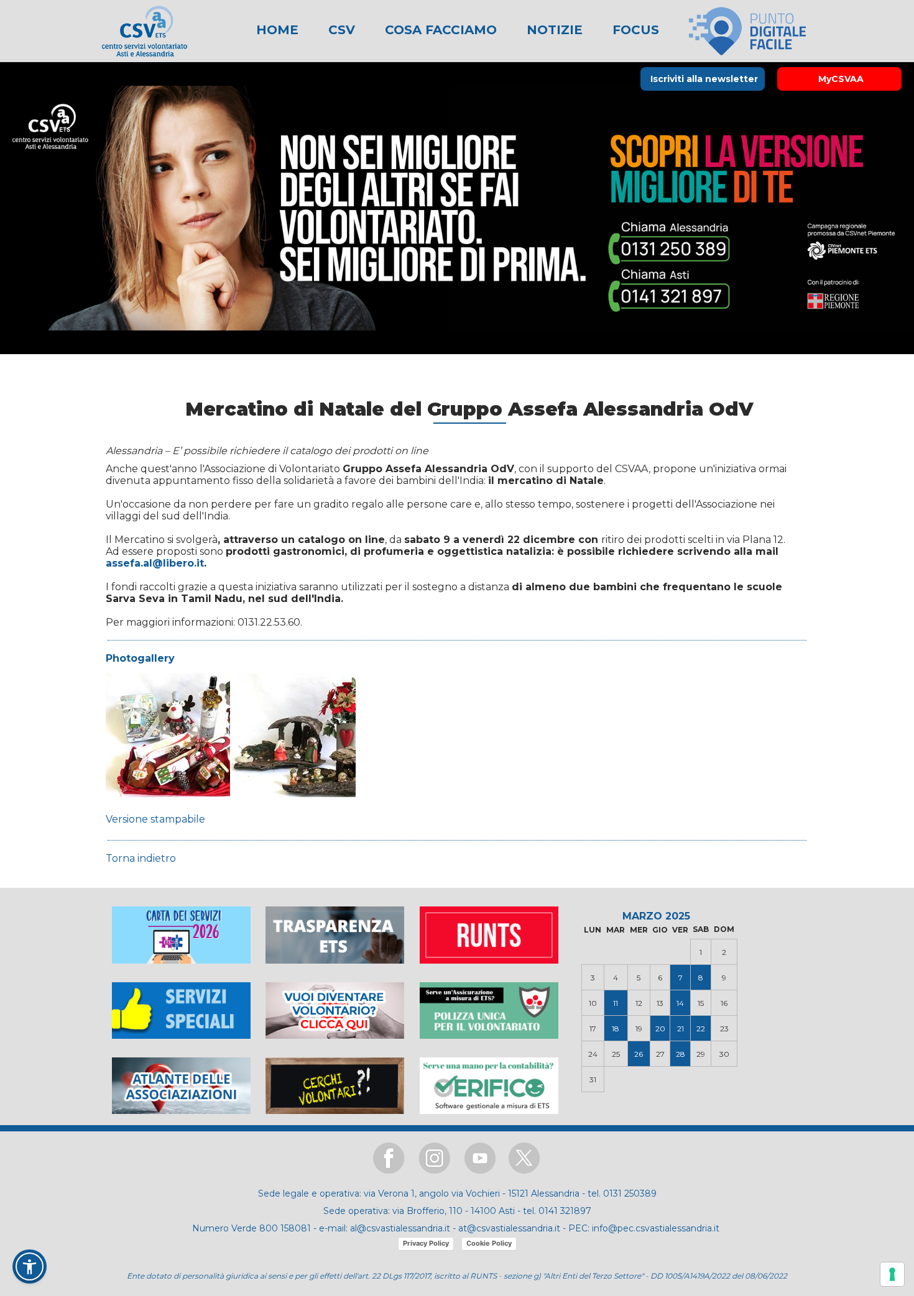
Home (277, 29)
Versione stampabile (155, 819)
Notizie (553, 29)
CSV (340, 29)
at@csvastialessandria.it (509, 1228)
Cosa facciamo (439, 29)
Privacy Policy (426, 1243)
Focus (634, 29)
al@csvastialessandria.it (400, 1228)
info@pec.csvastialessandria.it (655, 1228)
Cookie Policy (489, 1243)
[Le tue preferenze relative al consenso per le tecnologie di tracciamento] (892, 1274)
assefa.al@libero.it (155, 563)
